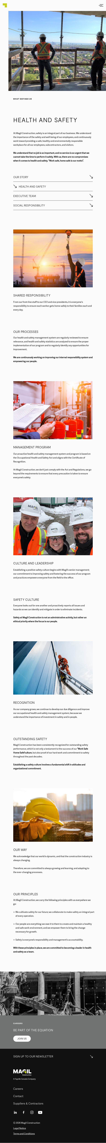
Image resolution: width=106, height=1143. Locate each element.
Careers (18, 1089)
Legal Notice (19, 1128)
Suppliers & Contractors (28, 1103)
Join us (22, 1038)
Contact (18, 1096)
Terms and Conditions (24, 1133)
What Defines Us (22, 99)
